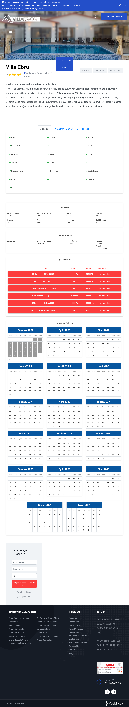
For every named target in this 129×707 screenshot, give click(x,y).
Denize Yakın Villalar (17, 629)
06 (25, 343)
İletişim (72, 649)
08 (35, 343)
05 (20, 343)
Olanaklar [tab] (44, 128)
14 (30, 347)
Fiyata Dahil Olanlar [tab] (63, 128)
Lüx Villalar (13, 621)
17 (10, 351)
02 (40, 339)
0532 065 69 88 (53, 2)
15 (35, 347)
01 (35, 339)
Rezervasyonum (115, 17)
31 (10, 359)
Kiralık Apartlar (43, 632)
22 (35, 351)
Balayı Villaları (14, 625)
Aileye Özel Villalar (45, 640)
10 (10, 347)
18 (15, 351)
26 (20, 355)
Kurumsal (73, 618)
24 (10, 355)
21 (30, 351)
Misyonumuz (74, 625)
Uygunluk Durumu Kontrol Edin (24, 584)
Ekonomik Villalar (16, 632)
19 (20, 351)
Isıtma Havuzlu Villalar (18, 640)
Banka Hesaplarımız (78, 642)
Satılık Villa (74, 646)
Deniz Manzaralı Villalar (18, 618)
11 (14, 347)
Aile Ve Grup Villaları (17, 636)
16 (40, 347)
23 (40, 351)
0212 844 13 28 (35, 2)
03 (10, 343)
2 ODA (101, 70)
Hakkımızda (74, 621)
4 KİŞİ (87, 70)
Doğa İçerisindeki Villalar (48, 636)
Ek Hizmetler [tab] (83, 128)
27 (25, 355)
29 (35, 355)
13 (25, 347)
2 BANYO (117, 70)
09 (40, 343)
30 (40, 355)
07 (30, 343)
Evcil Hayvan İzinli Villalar (19, 643)
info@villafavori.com (14, 2)
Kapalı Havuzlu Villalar (47, 621)
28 (30, 355)
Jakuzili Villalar (43, 629)
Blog (71, 653)
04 (15, 343)
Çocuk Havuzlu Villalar (47, 625)
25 (15, 355)
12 (20, 347)
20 (25, 351)
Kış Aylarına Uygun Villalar (48, 618)
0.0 (7, 74)
